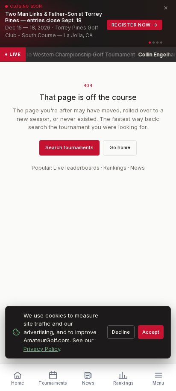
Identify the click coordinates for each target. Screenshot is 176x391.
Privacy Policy (41, 348)
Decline (121, 332)
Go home (119, 147)
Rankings (114, 168)
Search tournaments (69, 147)
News (137, 168)
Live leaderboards (76, 168)
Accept (150, 332)
